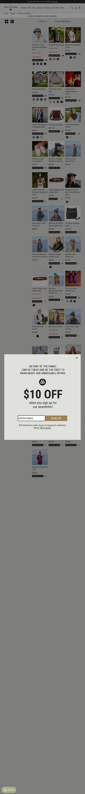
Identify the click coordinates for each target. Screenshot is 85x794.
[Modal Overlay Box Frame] (42, 397)
